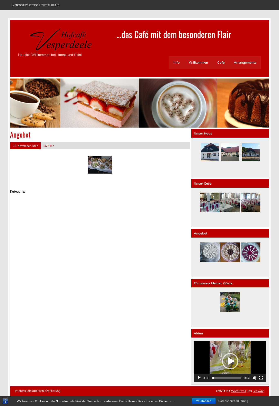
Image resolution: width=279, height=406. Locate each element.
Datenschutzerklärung (233, 401)
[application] (230, 361)
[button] (230, 361)
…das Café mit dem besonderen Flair (173, 33)
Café (221, 62)
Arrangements (245, 62)
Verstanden (203, 401)
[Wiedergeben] (199, 378)
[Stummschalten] (254, 378)
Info (176, 62)
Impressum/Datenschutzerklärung (35, 5)
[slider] (226, 378)
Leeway (258, 391)
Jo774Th (49, 145)
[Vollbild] (261, 378)
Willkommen (198, 62)
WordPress (238, 391)
